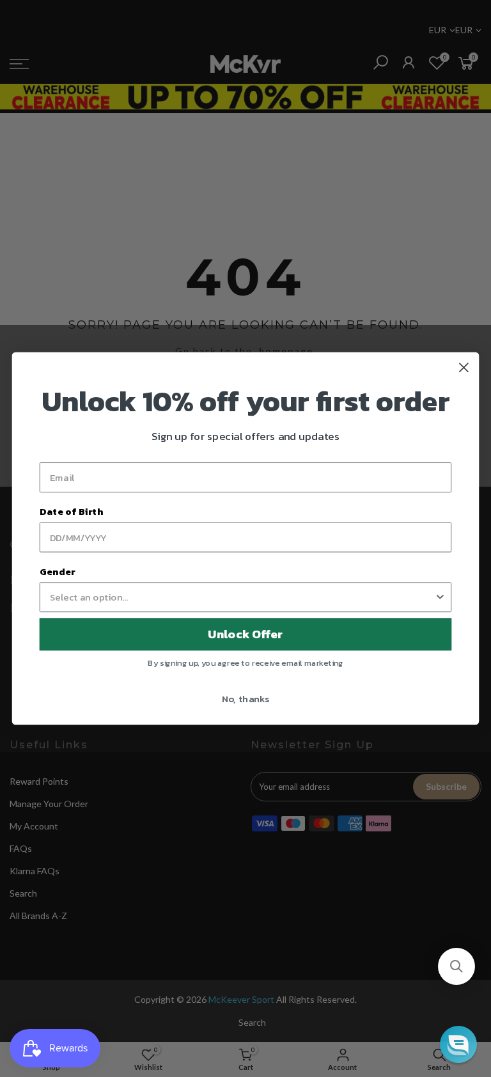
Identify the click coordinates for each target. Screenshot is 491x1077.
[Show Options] (440, 597)
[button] (456, 966)
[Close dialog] (463, 367)
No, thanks (246, 698)
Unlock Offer (245, 634)
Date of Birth (71, 512)
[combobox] (242, 597)
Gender (57, 571)
